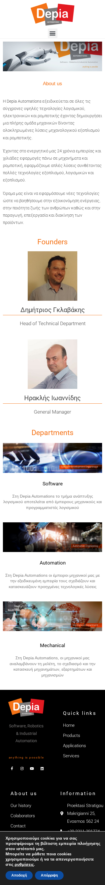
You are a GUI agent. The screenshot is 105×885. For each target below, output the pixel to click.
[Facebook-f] (12, 768)
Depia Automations (24, 101)
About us (23, 793)
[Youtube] (32, 768)
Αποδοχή (19, 875)
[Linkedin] (42, 768)
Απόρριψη (49, 875)
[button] (52, 33)
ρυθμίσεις (24, 864)
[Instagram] (22, 768)
